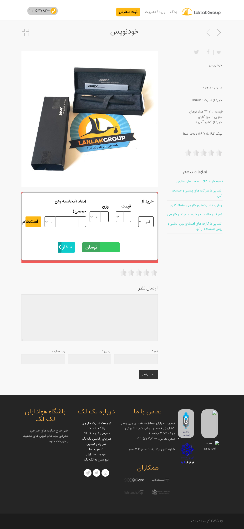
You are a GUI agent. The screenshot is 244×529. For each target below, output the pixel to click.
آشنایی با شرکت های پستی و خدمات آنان (197, 193)
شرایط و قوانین (96, 444)
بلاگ (173, 12)
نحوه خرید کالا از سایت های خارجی (199, 181)
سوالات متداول (96, 454)
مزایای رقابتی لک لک (96, 439)
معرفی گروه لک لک (96, 433)
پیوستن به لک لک (96, 460)
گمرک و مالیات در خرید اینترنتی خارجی (195, 214)
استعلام (31, 221)
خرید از (148, 201)
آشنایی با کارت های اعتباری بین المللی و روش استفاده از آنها (195, 226)
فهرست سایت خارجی (96, 423)
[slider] (139, 272)
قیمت (126, 206)
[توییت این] (197, 52)
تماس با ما (96, 449)
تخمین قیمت (108, 237)
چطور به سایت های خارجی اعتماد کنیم (196, 205)
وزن (105, 206)
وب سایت (58, 351)
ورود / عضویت (155, 12)
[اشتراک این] (207, 52)
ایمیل (106, 351)
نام (155, 351)
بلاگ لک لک (96, 428)
